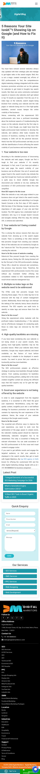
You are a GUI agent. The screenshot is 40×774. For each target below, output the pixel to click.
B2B (3, 727)
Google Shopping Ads (9, 675)
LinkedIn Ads (6, 692)
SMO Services (11, 576)
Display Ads (5, 678)
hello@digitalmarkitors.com (14, 640)
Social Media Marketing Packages (13, 704)
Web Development (13, 592)
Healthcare (5, 724)
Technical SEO (6, 661)
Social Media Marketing (9, 698)
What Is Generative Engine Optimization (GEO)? (15, 487)
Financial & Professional (10, 739)
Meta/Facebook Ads (8, 684)
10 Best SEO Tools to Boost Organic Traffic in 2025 (19, 495)
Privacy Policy (6, 747)
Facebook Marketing (8, 701)
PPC (3, 672)
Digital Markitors (32, 767)
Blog (3, 759)
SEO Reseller (6, 666)
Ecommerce (6, 733)
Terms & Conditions (8, 753)
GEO (3, 655)
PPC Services (11, 581)
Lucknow (4, 713)
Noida (4, 710)
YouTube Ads (6, 689)
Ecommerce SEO (7, 663)
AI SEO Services (7, 652)
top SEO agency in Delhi (30, 459)
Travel (4, 736)
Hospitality (5, 730)
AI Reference (6, 750)
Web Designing (11, 587)
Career (4, 756)
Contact (4, 745)
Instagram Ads (6, 686)
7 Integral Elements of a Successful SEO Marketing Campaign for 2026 (19, 479)
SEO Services (11, 571)
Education (5, 722)
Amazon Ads (6, 681)
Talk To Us (12, 771)
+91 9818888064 (9, 637)
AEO (3, 658)
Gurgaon (4, 716)
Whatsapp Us (32, 772)
